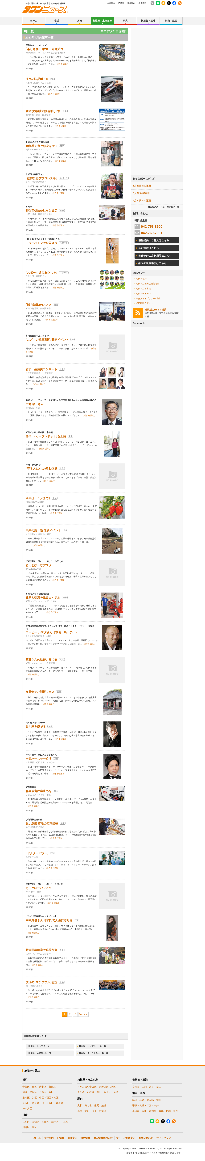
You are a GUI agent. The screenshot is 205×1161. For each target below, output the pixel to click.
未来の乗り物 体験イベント (43, 530)
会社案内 (111, 3)
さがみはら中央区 (87, 1086)
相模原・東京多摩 (102, 20)
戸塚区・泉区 (46, 1092)
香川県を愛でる (36, 726)
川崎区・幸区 (29, 1127)
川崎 (79, 20)
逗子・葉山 (155, 1086)
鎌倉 (141, 1100)
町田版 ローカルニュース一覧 (93, 1053)
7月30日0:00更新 (142, 200)
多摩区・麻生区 (50, 1121)
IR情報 (121, 3)
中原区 (64, 1121)
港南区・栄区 (29, 1097)
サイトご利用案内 (125, 1137)
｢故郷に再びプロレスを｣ (41, 178)
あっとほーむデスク (39, 565)
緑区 (34, 1086)
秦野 (175, 1111)
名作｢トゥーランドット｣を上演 (46, 436)
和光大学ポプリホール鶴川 (148, 298)
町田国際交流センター (146, 303)
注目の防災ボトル (37, 79)
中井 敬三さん (35, 404)
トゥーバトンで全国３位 (41, 243)
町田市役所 (141, 278)
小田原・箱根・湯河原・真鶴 (148, 1111)
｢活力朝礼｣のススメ (39, 304)
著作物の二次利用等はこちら (155, 255)
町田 (99, 1092)
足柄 (168, 1111)
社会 (53, 79)
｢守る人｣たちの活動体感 (41, 468)
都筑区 (52, 1086)
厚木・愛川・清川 (87, 1111)
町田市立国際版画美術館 (147, 283)
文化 (73, 339)
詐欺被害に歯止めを (39, 791)
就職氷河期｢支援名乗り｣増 (43, 111)
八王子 (107, 1092)
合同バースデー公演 (39, 758)
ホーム (33, 20)
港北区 (42, 1086)
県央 (125, 20)
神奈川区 (27, 1108)
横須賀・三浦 (148, 20)
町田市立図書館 (143, 288)
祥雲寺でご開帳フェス (40, 691)
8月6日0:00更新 (141, 193)
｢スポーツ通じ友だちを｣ (41, 272)
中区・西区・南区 (48, 1097)
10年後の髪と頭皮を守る (42, 146)
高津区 (35, 1121)
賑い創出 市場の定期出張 (42, 823)
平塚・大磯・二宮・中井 (145, 1105)
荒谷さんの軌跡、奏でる (41, 659)
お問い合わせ (146, 1137)
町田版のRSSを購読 (155, 309)
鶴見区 (59, 1103)
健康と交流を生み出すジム (43, 597)
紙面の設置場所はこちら (152, 263)
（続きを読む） (62, 64)
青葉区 (26, 1086)
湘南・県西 (171, 20)
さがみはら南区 (107, 1086)
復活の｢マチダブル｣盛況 (41, 982)
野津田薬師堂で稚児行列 (41, 950)
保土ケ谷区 (48, 1103)
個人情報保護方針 (103, 1137)
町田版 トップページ (39, 1046)
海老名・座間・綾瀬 (95, 1105)
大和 (79, 1105)
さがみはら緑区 (85, 1092)
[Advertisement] (157, 110)
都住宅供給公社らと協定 (41, 210)
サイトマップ (163, 1137)
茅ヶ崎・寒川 (154, 1100)
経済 (62, 146)
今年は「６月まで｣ (38, 498)
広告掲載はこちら (148, 248)
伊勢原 (102, 1111)
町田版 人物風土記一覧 (40, 1053)
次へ (81, 1014)
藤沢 (134, 1100)
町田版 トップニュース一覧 (92, 1046)
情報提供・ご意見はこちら (153, 240)
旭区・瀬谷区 (29, 1092)
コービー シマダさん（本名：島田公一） (52, 632)
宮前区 (26, 1121)
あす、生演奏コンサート (41, 369)
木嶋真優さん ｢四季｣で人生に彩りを (49, 920)
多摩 (115, 1092)
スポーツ (64, 178)
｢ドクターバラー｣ (37, 853)
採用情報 (142, 3)
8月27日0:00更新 (142, 185)
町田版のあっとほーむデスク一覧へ (164, 207)
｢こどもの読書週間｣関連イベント (47, 339)
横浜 (56, 20)
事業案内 (131, 3)
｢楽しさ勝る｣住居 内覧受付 (44, 49)
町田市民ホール (143, 293)
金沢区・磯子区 (30, 1103)
